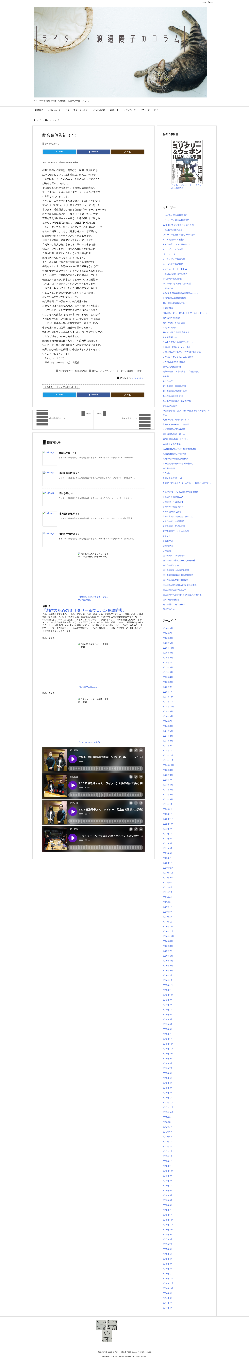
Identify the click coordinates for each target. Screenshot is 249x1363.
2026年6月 (168, 638)
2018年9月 (168, 1058)
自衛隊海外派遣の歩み (173, 506)
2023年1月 (168, 809)
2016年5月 (168, 1195)
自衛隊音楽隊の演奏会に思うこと (178, 516)
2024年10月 (168, 706)
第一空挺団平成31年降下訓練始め (178, 463)
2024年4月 (168, 736)
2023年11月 (168, 760)
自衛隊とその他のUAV (173, 497)
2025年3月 (168, 682)
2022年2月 (168, 858)
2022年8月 (168, 828)
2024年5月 (168, 731)
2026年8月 (168, 628)
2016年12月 (168, 1161)
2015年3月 (168, 1264)
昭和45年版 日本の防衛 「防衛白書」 (181, 371)
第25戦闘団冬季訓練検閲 (174, 429)
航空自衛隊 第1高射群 (173, 521)
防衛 (139, 371)
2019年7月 (168, 1009)
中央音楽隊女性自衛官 (173, 278)
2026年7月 (168, 633)
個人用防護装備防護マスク (175, 303)
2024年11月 (168, 701)
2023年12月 (168, 755)
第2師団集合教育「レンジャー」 (177, 439)
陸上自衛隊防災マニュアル (175, 589)
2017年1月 (167, 1156)
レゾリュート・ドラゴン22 (175, 269)
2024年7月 (168, 721)
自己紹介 (167, 473)
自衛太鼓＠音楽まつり (173, 478)
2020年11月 (168, 931)
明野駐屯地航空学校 (172, 366)
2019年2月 (168, 1034)
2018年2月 (168, 1092)
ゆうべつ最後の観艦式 (173, 264)
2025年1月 (168, 692)
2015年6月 (168, 1249)
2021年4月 (168, 907)
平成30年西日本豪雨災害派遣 (176, 332)
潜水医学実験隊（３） (70, 513)
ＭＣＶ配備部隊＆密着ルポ (175, 239)
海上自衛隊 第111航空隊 (174, 386)
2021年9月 (168, 882)
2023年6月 (168, 784)
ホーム (38, 120)
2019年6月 (168, 1014)
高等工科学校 (169, 609)
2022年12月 (168, 814)
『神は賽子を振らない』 (89, 687)
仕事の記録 (168, 288)
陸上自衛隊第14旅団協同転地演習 (178, 575)
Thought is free (140, 1356)
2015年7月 (168, 1244)
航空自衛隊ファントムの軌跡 (176, 531)
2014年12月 (168, 1278)
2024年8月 (168, 716)
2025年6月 (168, 667)
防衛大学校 (168, 545)
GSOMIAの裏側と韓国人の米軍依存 (179, 234)
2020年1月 (168, 980)
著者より (167, 536)
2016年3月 (168, 1205)
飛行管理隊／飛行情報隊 (174, 604)
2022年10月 (168, 824)
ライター (121, 371)
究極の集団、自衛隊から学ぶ (176, 419)
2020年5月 (168, 960)
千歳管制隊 (168, 308)
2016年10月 (168, 1171)
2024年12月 (168, 696)
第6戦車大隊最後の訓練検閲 (175, 458)
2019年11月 (168, 990)
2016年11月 (168, 1166)
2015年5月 (168, 1254)
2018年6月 (168, 1073)
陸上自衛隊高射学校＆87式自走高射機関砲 (182, 594)
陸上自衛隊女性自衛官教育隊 (176, 570)
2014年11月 (168, 1283)
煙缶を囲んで (66, 493)
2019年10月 (168, 995)
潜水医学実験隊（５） (70, 533)
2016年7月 (168, 1185)
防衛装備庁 (168, 550)
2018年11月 (168, 1048)
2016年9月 (168, 1176)
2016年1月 (167, 1215)
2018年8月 (168, 1063)
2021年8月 (168, 887)
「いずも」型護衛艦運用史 (175, 215)
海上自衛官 (168, 381)
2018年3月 (168, 1088)
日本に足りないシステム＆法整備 (178, 357)
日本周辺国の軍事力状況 (174, 361)
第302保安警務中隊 (172, 444)
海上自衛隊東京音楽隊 (173, 396)
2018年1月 (167, 1097)
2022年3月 (168, 853)
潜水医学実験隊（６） (70, 473)
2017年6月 (168, 1132)
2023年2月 (168, 804)
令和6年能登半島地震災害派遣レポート (180, 293)
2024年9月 (168, 711)
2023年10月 (168, 765)
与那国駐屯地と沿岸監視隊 (175, 273)
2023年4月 (168, 794)
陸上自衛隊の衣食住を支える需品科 (179, 560)
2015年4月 (168, 1259)
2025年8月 (168, 657)
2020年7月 (168, 951)
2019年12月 (168, 985)
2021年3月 (168, 912)
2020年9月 (168, 941)
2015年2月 (168, 1268)
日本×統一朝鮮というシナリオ (176, 347)
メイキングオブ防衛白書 (174, 259)
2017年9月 (168, 1117)
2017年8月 (168, 1122)
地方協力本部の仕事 (172, 317)
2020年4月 (168, 965)
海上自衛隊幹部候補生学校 (175, 391)
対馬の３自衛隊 (170, 327)
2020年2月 (168, 975)
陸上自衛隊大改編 (171, 565)
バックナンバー (53, 120)
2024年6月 (168, 726)
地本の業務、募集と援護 (174, 322)
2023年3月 (168, 799)
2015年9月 (168, 1234)
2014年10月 (168, 1288)
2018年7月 (168, 1068)
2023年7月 (168, 780)
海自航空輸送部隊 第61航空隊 (177, 401)
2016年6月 (168, 1190)
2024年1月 (168, 750)
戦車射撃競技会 (170, 337)
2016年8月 (168, 1180)
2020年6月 (168, 956)
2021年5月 (168, 902)
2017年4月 (168, 1141)
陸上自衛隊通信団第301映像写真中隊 (180, 585)
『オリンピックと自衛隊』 (90, 742)
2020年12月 (168, 926)
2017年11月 (168, 1107)
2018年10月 (168, 1053)
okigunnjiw (137, 378)
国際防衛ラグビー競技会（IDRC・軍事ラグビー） (185, 313)
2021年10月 (168, 877)
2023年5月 (168, 789)
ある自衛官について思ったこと (177, 244)
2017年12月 (168, 1102)
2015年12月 (168, 1220)
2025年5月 (168, 672)
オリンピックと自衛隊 (173, 249)
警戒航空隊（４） (68, 452)
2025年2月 (168, 687)
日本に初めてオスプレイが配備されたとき (182, 352)
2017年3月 (168, 1146)
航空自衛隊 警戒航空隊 (174, 526)
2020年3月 (168, 970)
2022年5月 (168, 843)
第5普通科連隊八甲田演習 (174, 453)
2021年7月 (167, 892)
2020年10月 (168, 936)
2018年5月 (168, 1078)
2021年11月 (168, 872)
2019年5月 (168, 1019)
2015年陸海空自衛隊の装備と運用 (178, 225)
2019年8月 (168, 1004)
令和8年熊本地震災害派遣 (174, 298)
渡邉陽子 (131, 371)
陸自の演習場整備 (171, 599)
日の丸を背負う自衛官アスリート (178, 342)
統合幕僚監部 (81, 371)
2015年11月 (168, 1224)
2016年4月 (168, 1200)
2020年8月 (168, 946)
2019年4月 (168, 1024)
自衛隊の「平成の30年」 (174, 501)
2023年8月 (168, 775)
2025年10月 (168, 648)
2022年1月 (167, 863)
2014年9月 (168, 1293)
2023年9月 (168, 770)
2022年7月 (168, 833)
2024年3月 (168, 740)
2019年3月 (168, 1029)
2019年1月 (167, 1039)
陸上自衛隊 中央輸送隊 (174, 555)
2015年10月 (168, 1229)
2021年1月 (167, 921)
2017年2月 (167, 1151)
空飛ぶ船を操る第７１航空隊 (176, 424)
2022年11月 (168, 819)
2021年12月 (168, 868)
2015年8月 (168, 1239)
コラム (95, 371)
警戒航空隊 (168, 541)
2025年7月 (168, 662)
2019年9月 (168, 1000)
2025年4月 (168, 677)
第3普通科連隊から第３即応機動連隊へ (180, 449)
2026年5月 (168, 643)
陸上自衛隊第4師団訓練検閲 (175, 580)
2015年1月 (167, 1273)
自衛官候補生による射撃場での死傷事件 (181, 492)
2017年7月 (167, 1127)
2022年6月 (168, 838)
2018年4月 (168, 1083)
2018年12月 (168, 1044)
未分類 (166, 376)
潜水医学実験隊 (170, 405)
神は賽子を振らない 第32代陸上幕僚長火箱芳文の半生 (186, 412)
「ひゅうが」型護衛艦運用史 (176, 220)
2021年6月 (168, 897)
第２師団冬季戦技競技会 (174, 434)
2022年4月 (168, 848)
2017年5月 (168, 1136)
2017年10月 (168, 1112)
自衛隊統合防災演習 (172, 511)
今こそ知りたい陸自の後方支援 (177, 283)
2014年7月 (168, 1303)
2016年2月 (168, 1210)
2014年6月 (168, 1307)
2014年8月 (168, 1298)
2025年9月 (168, 652)
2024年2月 (168, 745)
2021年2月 (167, 916)
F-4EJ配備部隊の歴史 (172, 229)
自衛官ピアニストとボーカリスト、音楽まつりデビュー (187, 485)
